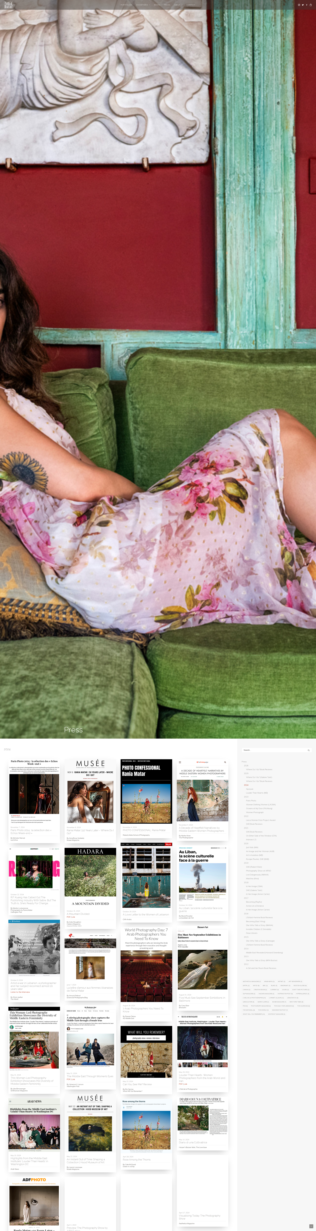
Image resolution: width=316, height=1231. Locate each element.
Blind (274, 985)
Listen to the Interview (20, 992)
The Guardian (303, 1006)
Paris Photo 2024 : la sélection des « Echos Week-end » (31, 832)
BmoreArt (285, 985)
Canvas (246, 989)
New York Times (296, 1002)
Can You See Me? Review (137, 1084)
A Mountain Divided (78, 913)
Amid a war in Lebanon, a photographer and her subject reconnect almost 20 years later (33, 986)
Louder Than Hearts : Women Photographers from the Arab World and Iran (202, 1078)
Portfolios (126, 5)
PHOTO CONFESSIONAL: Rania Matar (144, 830)
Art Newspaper (295, 981)
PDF (68, 917)
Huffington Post (285, 994)
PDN (245, 1006)
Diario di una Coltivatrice (193, 1142)
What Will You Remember (254, 1014)
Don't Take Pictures (300, 989)
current (274, 989)
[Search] (277, 750)
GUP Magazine (249, 994)
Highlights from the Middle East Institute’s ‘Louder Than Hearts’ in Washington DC (29, 1161)
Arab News (269, 981)
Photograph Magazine (261, 1006)
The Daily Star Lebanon (284, 1006)
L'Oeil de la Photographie (254, 998)
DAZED (285, 989)
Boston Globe (300, 985)
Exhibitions (142, 5)
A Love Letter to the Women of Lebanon (146, 914)
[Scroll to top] (311, 1226)
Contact (191, 5)
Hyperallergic (302, 994)
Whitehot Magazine (276, 1014)
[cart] (310, 5)
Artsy (256, 985)
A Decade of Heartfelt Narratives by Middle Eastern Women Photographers (201, 829)
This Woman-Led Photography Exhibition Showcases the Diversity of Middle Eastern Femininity (32, 1080)
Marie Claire (263, 1002)
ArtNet (281, 981)
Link (73, 917)
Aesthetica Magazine (252, 981)
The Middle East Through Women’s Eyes (90, 1076)
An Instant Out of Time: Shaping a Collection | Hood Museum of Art (86, 1161)
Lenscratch (292, 998)
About (177, 5)
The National (249, 1010)
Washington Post (280, 1010)
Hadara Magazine (266, 994)
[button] (299, 5)
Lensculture (248, 1002)
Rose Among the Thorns (137, 1159)
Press (167, 5)
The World (263, 1010)
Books (157, 5)
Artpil (246, 985)
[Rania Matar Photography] (8, 5)
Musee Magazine (279, 1002)
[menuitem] (126, 5)
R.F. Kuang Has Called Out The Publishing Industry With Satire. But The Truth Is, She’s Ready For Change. (33, 900)
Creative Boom (260, 989)
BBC (265, 985)
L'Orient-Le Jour (276, 998)
